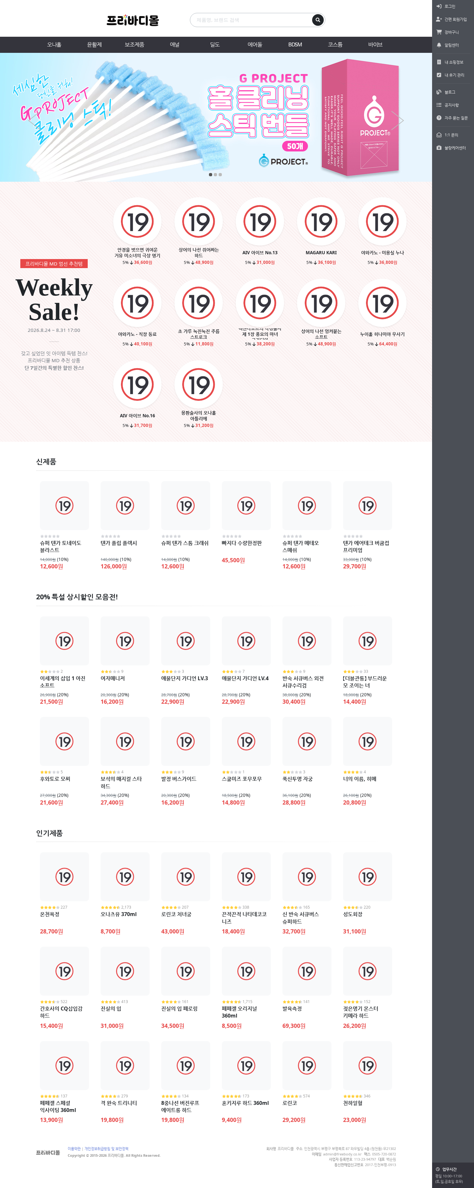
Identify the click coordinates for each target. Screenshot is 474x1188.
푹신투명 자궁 (297, 778)
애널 (175, 44)
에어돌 (255, 44)
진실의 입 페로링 (179, 1008)
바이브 (375, 44)
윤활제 (94, 44)
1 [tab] (210, 174)
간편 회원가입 (456, 19)
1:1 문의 (451, 135)
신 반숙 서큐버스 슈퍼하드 (300, 918)
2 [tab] (215, 174)
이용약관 (74, 1148)
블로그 (450, 92)
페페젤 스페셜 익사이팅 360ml (58, 1106)
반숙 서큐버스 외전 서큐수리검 (303, 682)
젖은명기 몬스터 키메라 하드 (360, 1012)
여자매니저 (113, 678)
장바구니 (452, 32)
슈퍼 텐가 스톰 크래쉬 (185, 542)
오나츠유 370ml (119, 914)
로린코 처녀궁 (176, 914)
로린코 (289, 1102)
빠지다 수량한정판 (242, 542)
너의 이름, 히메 (359, 778)
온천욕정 (49, 914)
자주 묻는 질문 (456, 118)
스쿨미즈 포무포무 (242, 778)
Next (397, 120)
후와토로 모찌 (55, 778)
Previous (34, 120)
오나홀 (54, 44)
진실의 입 (111, 1008)
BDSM (295, 44)
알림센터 (452, 45)
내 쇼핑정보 (454, 62)
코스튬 (335, 44)
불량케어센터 (455, 147)
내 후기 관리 (454, 75)
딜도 (215, 44)
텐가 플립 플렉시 (119, 542)
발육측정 (292, 1008)
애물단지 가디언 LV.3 (184, 678)
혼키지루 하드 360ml (245, 1102)
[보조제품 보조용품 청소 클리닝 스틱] (216, 117)
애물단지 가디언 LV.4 (245, 678)
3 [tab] (220, 174)
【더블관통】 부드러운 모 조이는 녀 (365, 682)
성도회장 (352, 914)
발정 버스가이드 (178, 778)
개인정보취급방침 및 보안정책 (106, 1148)
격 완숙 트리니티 (119, 1102)
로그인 (450, 6)
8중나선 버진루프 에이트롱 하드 (180, 1106)
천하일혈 (352, 1102)
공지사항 (452, 105)
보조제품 (134, 44)
